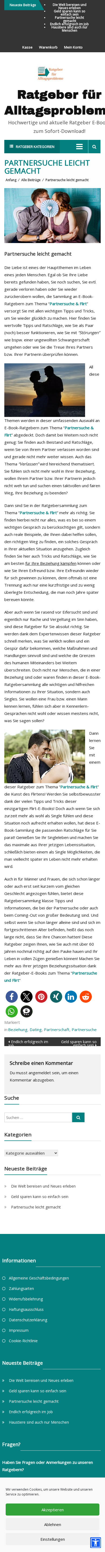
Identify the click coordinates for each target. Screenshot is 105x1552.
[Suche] (78, 1117)
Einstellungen (52, 1539)
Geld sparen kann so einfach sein (69, 13)
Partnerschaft (56, 1029)
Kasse (27, 47)
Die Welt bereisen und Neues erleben (69, 6)
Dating (36, 1029)
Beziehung (17, 1029)
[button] (12, 997)
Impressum (19, 1330)
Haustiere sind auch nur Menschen (69, 29)
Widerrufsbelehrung (26, 1298)
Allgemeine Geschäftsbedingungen (39, 1278)
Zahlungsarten (21, 1288)
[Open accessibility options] (95, 1542)
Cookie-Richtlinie (23, 1340)
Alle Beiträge (31, 180)
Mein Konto (73, 47)
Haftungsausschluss (26, 1309)
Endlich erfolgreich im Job (69, 24)
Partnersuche (84, 1029)
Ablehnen (52, 1524)
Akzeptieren (52, 1509)
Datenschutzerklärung (28, 1319)
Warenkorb (48, 47)
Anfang (11, 180)
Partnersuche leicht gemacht (69, 19)
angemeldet (40, 1072)
